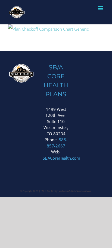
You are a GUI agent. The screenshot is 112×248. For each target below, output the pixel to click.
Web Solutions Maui (81, 190)
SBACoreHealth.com (61, 158)
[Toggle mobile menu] (101, 8)
